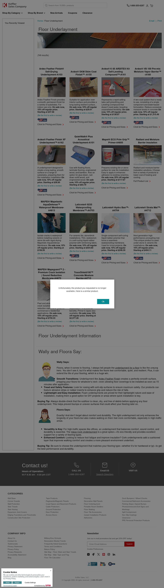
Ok (103, 301)
